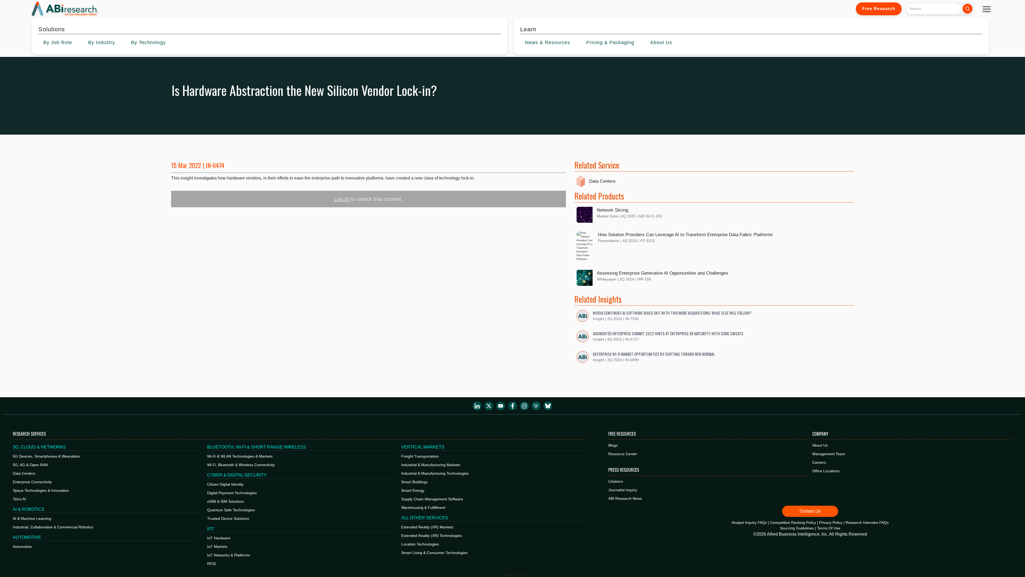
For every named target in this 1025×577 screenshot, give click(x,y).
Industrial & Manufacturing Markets (430, 465)
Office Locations (825, 471)
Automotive (22, 546)
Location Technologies (420, 544)
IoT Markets (217, 546)
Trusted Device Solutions (228, 518)
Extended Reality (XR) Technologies (431, 535)
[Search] (967, 9)
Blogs (613, 445)
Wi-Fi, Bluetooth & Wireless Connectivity (241, 465)
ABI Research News (625, 498)
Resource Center (622, 454)
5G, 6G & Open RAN (30, 465)
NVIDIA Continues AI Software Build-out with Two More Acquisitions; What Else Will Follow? (672, 313)
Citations (615, 481)
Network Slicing (612, 210)
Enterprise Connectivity (32, 482)
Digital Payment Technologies (232, 493)
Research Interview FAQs (867, 522)
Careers (819, 462)
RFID (211, 564)
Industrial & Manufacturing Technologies (435, 473)
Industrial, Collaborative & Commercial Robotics (53, 527)
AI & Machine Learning (32, 518)
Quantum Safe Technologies (231, 510)
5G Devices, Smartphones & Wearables (46, 456)
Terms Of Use (828, 528)
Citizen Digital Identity (225, 484)
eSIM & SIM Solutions (225, 501)
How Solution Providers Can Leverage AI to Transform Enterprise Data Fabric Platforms (685, 234)
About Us (820, 445)
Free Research (878, 8)
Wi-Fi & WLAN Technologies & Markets (240, 456)
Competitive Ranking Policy (793, 522)
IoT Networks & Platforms (228, 555)
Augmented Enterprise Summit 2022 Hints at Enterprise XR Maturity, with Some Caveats (668, 333)
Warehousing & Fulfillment (423, 507)
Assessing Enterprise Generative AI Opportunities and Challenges (662, 273)
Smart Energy (412, 490)
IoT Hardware (218, 538)
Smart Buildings (414, 482)
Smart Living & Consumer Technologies (434, 553)
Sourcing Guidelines (797, 528)
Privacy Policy (830, 522)
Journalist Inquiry (622, 490)
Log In (341, 199)
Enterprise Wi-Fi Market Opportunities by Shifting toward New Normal (654, 354)
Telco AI (19, 499)
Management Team (828, 454)
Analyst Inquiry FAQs (749, 522)
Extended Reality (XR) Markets (427, 527)
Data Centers (602, 181)
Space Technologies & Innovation (41, 490)
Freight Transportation (420, 456)
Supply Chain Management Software (432, 499)
